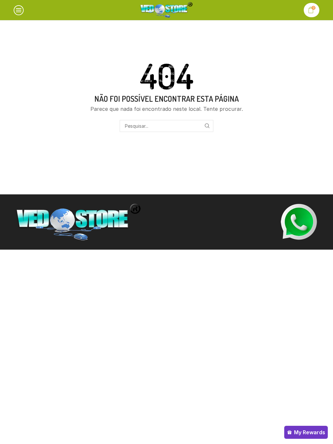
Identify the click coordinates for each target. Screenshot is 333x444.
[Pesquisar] (207, 126)
